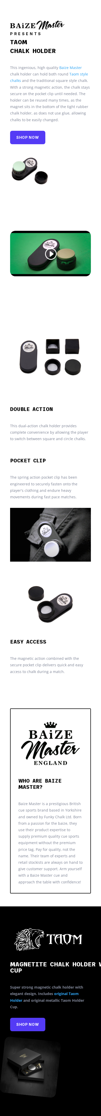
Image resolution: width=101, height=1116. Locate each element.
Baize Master (70, 67)
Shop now (27, 137)
